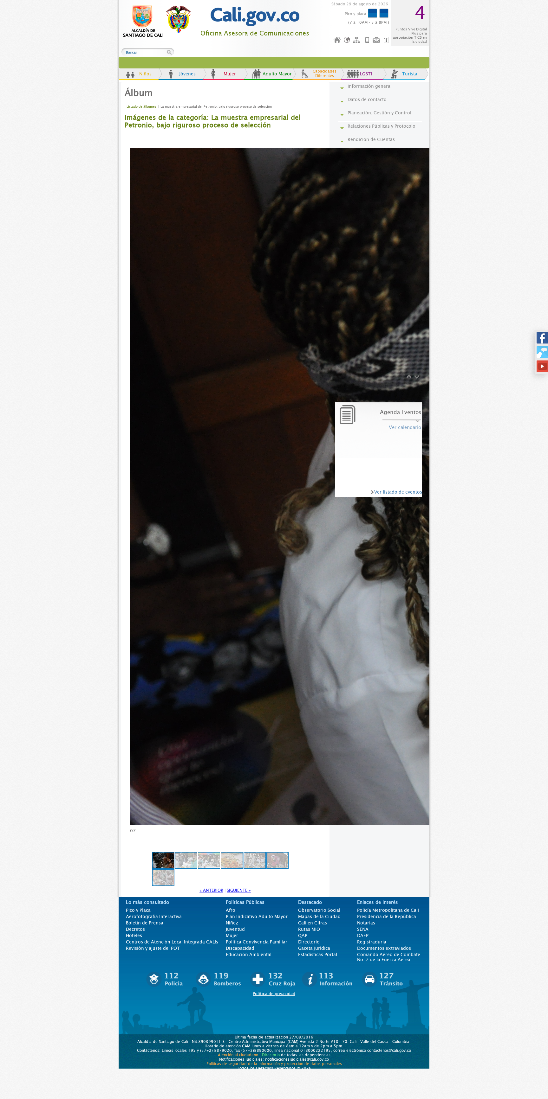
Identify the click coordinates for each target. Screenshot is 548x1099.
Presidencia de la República (386, 916)
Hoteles (134, 935)
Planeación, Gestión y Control (379, 112)
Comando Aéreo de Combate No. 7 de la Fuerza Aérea (388, 957)
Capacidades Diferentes (324, 73)
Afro (230, 910)
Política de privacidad (274, 993)
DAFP (363, 935)
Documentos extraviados (384, 948)
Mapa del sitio (357, 40)
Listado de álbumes (141, 106)
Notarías (366, 922)
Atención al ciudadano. (238, 1055)
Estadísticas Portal (317, 954)
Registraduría (371, 941)
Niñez (232, 922)
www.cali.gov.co (160, 21)
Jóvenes (187, 73)
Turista (409, 73)
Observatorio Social (319, 910)
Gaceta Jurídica (314, 948)
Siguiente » (239, 890)
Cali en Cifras (312, 922)
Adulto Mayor (277, 73)
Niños (145, 73)
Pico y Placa (138, 910)
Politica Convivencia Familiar (256, 941)
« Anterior (211, 890)
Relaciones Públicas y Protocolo (381, 126)
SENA (363, 929)
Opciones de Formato (387, 40)
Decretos (135, 929)
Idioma (347, 40)
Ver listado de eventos (398, 492)
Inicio (337, 40)
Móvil (367, 40)
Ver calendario (405, 427)
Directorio (309, 941)
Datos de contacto (367, 99)
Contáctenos (377, 40)
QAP (302, 935)
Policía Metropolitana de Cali (388, 910)
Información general (370, 86)
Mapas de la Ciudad (319, 916)
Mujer (230, 73)
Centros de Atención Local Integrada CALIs (172, 941)
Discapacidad (240, 948)
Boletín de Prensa (144, 922)
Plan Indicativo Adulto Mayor (257, 916)
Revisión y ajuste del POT (153, 948)
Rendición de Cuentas (371, 139)
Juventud (235, 929)
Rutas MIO (309, 929)
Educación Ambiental (248, 954)
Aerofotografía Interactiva (154, 916)
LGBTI (366, 73)
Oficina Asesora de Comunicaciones (254, 33)
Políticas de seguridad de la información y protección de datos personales (274, 1064)
